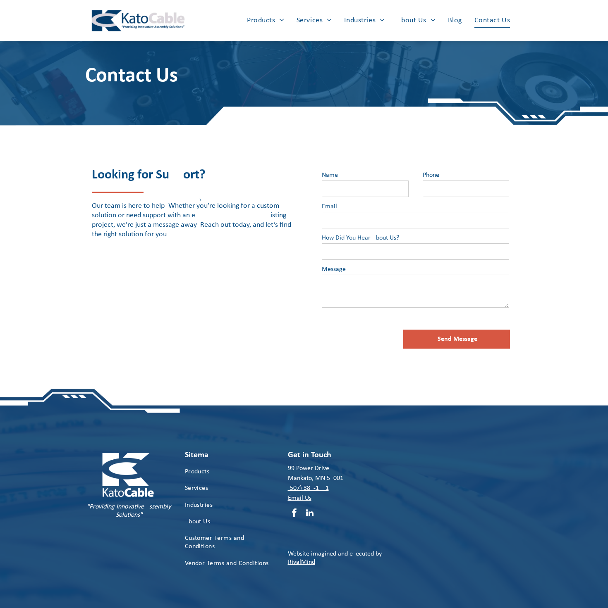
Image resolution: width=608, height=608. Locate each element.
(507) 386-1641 (308, 488)
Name (330, 175)
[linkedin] (309, 514)
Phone (431, 175)
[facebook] (294, 514)
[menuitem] (265, 20)
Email (329, 206)
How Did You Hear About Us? (360, 238)
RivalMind (301, 562)
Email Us (299, 498)
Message (334, 269)
